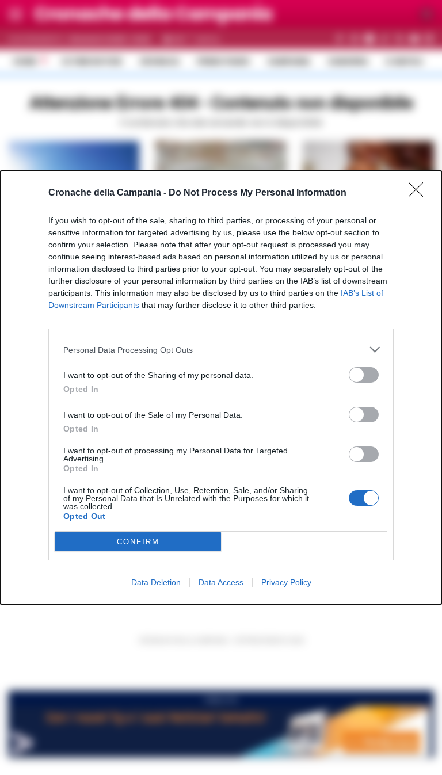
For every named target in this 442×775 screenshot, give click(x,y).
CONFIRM (138, 541)
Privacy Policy (286, 582)
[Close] (419, 193)
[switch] (364, 375)
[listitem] (221, 349)
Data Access (221, 582)
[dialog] (221, 387)
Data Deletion (156, 582)
